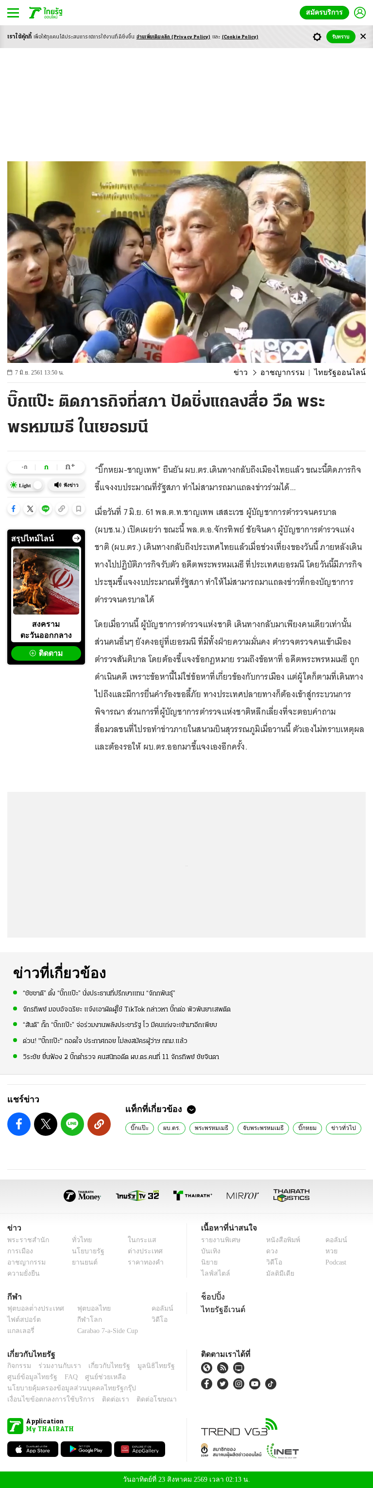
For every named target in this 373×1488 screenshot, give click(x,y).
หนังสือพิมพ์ (279, 1240)
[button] (13, 508)
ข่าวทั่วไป (334, 1127)
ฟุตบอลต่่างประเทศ (32, 1308)
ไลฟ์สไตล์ (213, 1273)
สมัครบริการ (326, 12)
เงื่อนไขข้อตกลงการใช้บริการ (45, 1399)
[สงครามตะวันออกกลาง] (46, 581)
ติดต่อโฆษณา (140, 1399)
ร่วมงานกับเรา (56, 1365)
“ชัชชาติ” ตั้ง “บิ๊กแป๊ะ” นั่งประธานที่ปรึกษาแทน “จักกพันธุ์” (99, 993)
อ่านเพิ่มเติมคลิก (173, 37)
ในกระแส (138, 1240)
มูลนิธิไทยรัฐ (145, 1365)
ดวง (269, 1251)
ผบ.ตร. (169, 1127)
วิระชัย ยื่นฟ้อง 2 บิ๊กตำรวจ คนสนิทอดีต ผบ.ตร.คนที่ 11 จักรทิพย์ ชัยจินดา (121, 1056)
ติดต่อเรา (102, 1399)
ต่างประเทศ (141, 1251)
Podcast (334, 1262)
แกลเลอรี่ (19, 1330)
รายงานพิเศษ (219, 1240)
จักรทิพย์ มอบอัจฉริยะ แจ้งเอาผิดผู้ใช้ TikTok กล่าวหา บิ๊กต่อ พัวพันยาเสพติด (127, 1009)
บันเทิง (209, 1251)
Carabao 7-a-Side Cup (105, 1330)
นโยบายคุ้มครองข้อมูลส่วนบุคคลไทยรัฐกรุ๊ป (64, 1388)
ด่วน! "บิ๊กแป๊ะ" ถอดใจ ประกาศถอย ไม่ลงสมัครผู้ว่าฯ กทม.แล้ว (105, 1040)
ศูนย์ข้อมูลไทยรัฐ (29, 1377)
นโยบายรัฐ (84, 1251)
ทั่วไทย (79, 1240)
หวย (327, 1251)
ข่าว (253, 372)
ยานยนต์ (81, 1262)
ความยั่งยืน (22, 1273)
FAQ (64, 1377)
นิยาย (208, 1262)
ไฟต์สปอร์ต (22, 1319)
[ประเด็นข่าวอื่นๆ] (76, 538)
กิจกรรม (18, 1365)
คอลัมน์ (331, 1240)
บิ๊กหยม (300, 1127)
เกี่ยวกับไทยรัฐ (102, 1365)
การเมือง (19, 1251)
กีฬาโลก (82, 1319)
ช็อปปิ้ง (211, 1296)
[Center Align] (363, 36)
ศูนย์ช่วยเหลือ (96, 1377)
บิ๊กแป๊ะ (138, 1127)
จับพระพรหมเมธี (258, 1127)
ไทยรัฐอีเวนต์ (220, 1309)
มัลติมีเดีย (276, 1273)
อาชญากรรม (292, 372)
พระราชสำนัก (25, 1240)
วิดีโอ (271, 1262)
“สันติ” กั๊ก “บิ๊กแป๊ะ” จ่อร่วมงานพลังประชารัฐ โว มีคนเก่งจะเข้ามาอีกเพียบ (120, 1024)
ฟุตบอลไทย (86, 1308)
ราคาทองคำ (142, 1262)
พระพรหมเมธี (209, 1127)
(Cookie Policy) (240, 37)
